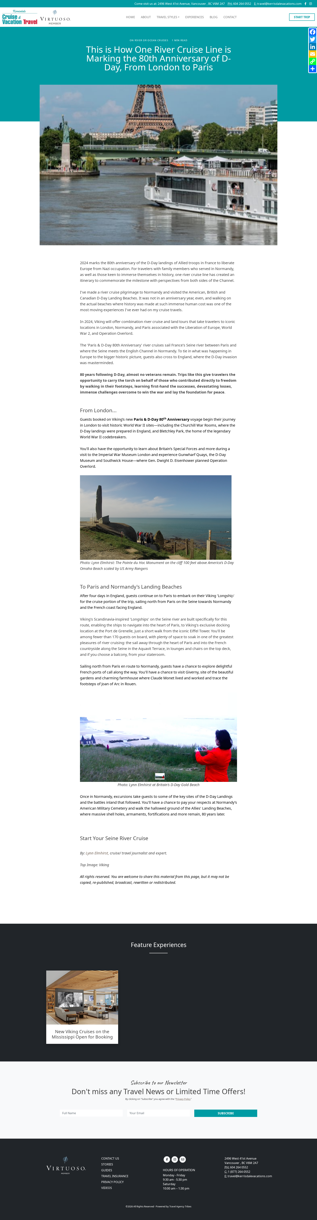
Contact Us (110, 1158)
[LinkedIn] (312, 46)
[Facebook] (312, 32)
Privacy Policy (183, 1099)
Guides (106, 1170)
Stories (107, 1164)
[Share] (312, 68)
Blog (214, 17)
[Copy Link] (312, 61)
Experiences (194, 17)
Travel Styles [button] (167, 17)
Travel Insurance (114, 1176)
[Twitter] (312, 39)
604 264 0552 (239, 4)
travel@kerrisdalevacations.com (278, 4)
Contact (230, 17)
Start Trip (302, 17)
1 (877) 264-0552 (239, 1172)
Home (130, 17)
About (146, 17)
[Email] (312, 54)
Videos (106, 1188)
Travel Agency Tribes (180, 1206)
